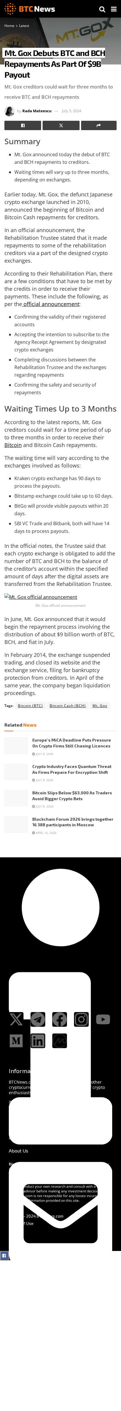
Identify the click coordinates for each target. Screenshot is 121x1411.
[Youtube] (103, 1019)
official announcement (50, 303)
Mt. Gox (100, 705)
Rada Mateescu (37, 110)
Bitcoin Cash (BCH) (68, 705)
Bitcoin (13, 444)
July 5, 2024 (71, 110)
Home (9, 25)
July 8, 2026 (44, 754)
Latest (24, 25)
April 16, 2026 (46, 833)
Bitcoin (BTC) (30, 705)
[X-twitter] (16, 1019)
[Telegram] (38, 1019)
